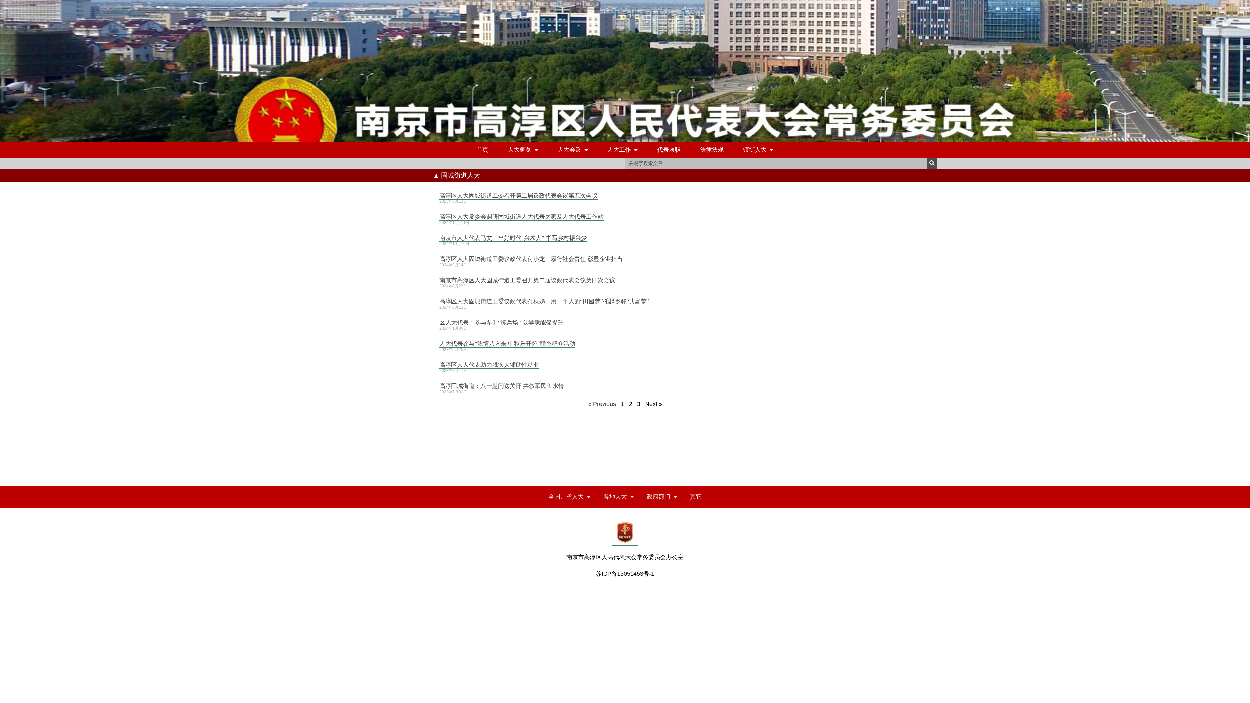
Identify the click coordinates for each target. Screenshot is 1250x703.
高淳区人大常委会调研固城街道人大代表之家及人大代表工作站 (521, 216)
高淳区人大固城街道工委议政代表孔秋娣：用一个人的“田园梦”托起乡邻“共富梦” (544, 301)
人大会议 (569, 149)
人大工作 (619, 149)
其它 (696, 496)
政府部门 (658, 496)
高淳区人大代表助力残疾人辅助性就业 (489, 364)
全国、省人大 (566, 496)
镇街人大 (755, 149)
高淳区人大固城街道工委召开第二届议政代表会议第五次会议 (518, 195)
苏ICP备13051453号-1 (625, 574)
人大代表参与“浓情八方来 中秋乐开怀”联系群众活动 (507, 343)
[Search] (932, 163)
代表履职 (669, 149)
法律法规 (712, 149)
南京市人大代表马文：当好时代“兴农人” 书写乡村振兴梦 (513, 237)
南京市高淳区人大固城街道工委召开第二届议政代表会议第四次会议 (527, 280)
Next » (653, 404)
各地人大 (615, 496)
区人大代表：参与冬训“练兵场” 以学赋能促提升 (501, 322)
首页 (482, 149)
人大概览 (519, 149)
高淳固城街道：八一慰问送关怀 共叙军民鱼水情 (501, 386)
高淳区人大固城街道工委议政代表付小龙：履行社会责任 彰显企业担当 (531, 259)
